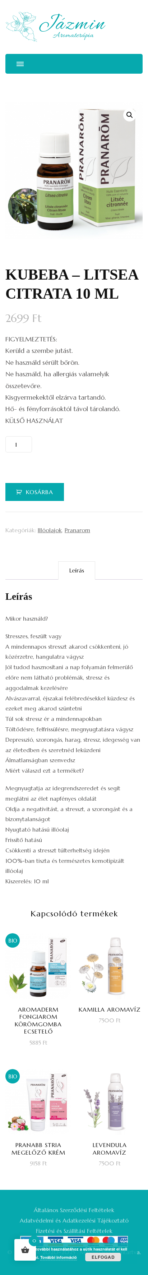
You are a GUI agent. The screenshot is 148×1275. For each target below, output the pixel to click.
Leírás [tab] (76, 570)
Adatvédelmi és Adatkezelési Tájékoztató (74, 1220)
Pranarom (77, 530)
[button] (129, 115)
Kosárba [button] (42, 999)
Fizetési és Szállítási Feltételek (74, 1230)
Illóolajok (50, 530)
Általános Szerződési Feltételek (74, 1210)
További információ (58, 1257)
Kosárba (39, 492)
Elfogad (103, 1257)
